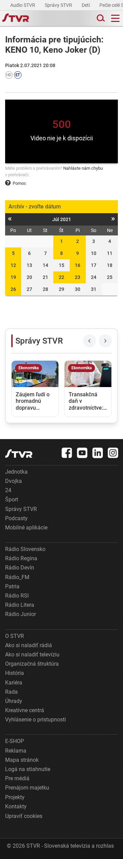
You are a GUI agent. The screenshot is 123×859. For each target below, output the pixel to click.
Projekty (15, 797)
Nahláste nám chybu (83, 168)
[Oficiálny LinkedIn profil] (98, 453)
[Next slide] (105, 340)
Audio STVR (23, 5)
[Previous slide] (89, 340)
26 (13, 289)
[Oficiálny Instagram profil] (113, 453)
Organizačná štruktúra (32, 664)
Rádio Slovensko (25, 549)
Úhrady (13, 701)
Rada (11, 692)
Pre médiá (17, 778)
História (14, 673)
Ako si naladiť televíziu (32, 654)
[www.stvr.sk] (18, 453)
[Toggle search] (100, 18)
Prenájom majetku (27, 787)
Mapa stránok (22, 760)
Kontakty (16, 806)
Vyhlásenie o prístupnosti (35, 719)
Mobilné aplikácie (26, 527)
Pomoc (19, 183)
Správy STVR (59, 5)
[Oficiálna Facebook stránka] (67, 453)
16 (77, 265)
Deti (86, 5)
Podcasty (16, 518)
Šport (11, 499)
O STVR (14, 636)
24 (8, 490)
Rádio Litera (19, 605)
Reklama (15, 750)
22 (61, 277)
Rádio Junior (20, 614)
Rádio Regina (21, 558)
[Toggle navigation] (115, 18)
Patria (12, 586)
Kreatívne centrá (24, 710)
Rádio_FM (17, 577)
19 (13, 277)
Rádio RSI (17, 595)
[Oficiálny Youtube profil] (82, 453)
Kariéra (13, 682)
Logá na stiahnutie (27, 769)
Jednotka (16, 472)
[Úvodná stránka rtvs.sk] (15, 18)
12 (13, 265)
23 (77, 277)
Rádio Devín (19, 567)
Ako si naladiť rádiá (28, 645)
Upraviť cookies (23, 816)
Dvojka (13, 481)
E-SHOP (14, 741)
